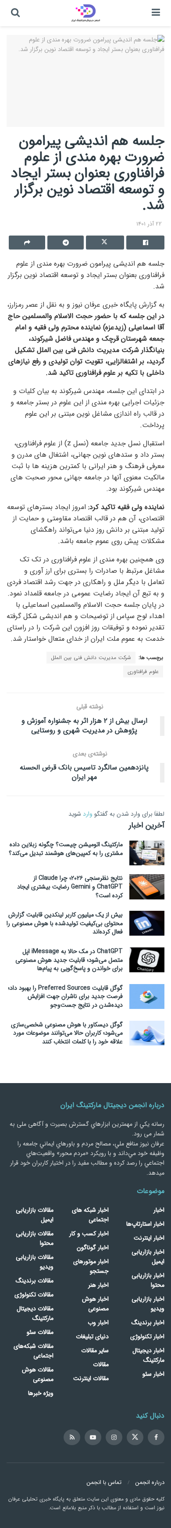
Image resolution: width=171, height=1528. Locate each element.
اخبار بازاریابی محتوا (148, 1280)
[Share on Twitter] (105, 243)
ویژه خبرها (40, 1393)
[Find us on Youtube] (93, 1437)
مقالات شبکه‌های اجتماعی (33, 1351)
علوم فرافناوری (143, 671)
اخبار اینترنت (149, 1238)
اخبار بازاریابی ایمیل (148, 1256)
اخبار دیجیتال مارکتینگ (148, 1355)
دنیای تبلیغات (92, 1336)
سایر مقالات (95, 1350)
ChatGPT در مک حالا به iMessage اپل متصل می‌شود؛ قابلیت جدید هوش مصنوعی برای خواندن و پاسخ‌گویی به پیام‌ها (69, 960)
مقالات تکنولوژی (33, 1294)
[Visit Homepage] (85, 13)
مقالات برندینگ (34, 1280)
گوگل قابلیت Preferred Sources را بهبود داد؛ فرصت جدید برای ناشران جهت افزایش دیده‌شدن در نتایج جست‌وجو (65, 996)
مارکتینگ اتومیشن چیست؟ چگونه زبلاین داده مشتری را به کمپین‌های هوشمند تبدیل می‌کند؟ (66, 849)
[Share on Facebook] (145, 243)
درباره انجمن (149, 1482)
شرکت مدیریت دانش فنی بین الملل (91, 657)
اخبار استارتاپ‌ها (145, 1224)
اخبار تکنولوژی (147, 1336)
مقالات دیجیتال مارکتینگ (35, 1313)
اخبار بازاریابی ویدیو (148, 1303)
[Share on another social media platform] (27, 243)
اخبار (158, 1210)
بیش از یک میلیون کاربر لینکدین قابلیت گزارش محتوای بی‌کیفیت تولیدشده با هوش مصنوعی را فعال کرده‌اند (65, 923)
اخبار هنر (98, 1285)
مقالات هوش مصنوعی (37, 1374)
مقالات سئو (40, 1332)
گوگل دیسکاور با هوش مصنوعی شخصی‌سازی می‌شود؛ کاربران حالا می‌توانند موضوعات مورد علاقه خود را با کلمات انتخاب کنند (67, 1033)
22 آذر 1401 (149, 224)
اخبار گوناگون (93, 1247)
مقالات (101, 1364)
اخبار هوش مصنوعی (95, 1303)
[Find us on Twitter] (135, 1437)
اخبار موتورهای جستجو (91, 1266)
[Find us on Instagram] (114, 1437)
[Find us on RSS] (72, 1437)
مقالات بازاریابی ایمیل (34, 1214)
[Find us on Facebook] (156, 1437)
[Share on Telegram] (65, 243)
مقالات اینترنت (91, 1378)
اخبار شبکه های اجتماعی (90, 1214)
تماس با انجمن (104, 1482)
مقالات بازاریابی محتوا (34, 1238)
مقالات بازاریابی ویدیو (34, 1262)
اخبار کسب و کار (89, 1233)
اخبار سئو (153, 1374)
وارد (88, 814)
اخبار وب (98, 1322)
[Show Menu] (156, 13)
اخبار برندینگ (148, 1322)
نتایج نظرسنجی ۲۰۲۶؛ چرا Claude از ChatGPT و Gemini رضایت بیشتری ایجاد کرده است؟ (70, 886)
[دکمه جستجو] (15, 13)
